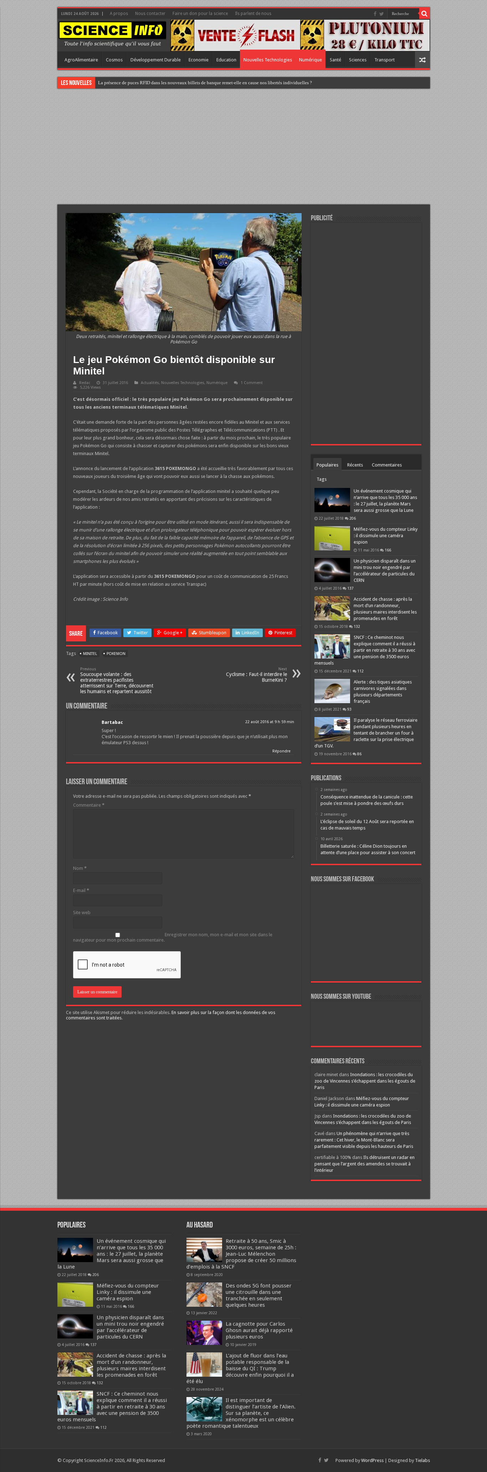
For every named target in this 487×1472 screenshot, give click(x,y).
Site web (82, 912)
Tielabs (422, 1460)
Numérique (310, 59)
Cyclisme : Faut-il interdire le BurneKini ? (256, 675)
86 (359, 754)
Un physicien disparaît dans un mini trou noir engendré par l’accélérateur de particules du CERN (130, 1327)
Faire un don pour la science (200, 13)
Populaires (327, 465)
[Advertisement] (243, 147)
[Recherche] (424, 13)
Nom (80, 868)
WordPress (372, 1460)
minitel (90, 653)
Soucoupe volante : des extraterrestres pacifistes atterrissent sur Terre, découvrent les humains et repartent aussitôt (116, 680)
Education (226, 59)
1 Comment (252, 382)
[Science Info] (112, 33)
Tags (322, 479)
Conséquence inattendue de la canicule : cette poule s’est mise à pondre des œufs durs (180, 82)
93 (349, 709)
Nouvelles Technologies (268, 59)
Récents (355, 465)
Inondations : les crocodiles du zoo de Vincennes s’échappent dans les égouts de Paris (364, 1081)
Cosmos (114, 59)
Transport (384, 59)
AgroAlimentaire (81, 59)
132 (357, 626)
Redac (84, 382)
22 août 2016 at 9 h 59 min (269, 722)
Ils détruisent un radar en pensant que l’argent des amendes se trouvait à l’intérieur (364, 1164)
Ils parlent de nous (253, 13)
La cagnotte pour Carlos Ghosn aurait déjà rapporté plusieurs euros (259, 1330)
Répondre (281, 751)
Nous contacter (150, 13)
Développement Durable (155, 59)
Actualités (150, 382)
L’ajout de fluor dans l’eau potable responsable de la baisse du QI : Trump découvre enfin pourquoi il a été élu (240, 1368)
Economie (199, 59)
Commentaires (387, 465)
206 (352, 518)
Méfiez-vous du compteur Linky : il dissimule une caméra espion (385, 535)
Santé (335, 59)
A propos (119, 13)
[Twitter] (382, 14)
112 (360, 671)
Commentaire (88, 805)
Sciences (357, 59)
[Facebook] (375, 14)
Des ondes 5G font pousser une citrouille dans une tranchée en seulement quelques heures (259, 1295)
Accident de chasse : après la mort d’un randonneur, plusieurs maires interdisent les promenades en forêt (131, 1365)
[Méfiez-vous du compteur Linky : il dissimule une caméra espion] (332, 538)
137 (350, 588)
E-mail (81, 890)
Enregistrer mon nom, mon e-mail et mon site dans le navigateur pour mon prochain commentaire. (172, 937)
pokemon (116, 653)
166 (388, 550)
